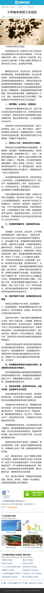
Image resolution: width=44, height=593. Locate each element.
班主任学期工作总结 (30, 577)
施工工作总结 (28, 560)
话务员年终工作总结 (9, 577)
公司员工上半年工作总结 (32, 573)
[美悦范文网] (22, 2)
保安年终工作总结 (29, 567)
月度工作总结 (28, 563)
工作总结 (29, 7)
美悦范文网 (18, 590)
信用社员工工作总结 (30, 570)
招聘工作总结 (7, 560)
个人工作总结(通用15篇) (11, 567)
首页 (12, 7)
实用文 (20, 7)
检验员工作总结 (8, 570)
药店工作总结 (7, 563)
